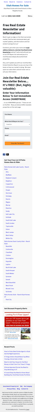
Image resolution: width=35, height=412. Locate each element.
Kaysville (8, 261)
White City (9, 238)
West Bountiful (10, 283)
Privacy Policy (11, 389)
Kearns (8, 199)
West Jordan (10, 232)
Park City (8, 300)
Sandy (8, 211)
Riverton (8, 208)
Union (8, 229)
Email (7, 135)
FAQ (21, 386)
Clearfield (9, 252)
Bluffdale (8, 175)
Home (6, 2)
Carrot (27, 409)
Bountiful (9, 246)
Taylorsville (9, 226)
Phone (7, 128)
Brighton (9, 181)
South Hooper (10, 270)
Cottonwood (10, 187)
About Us (12, 2)
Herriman (9, 193)
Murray (8, 205)
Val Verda (9, 292)
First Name (8, 114)
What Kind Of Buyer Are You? (14, 121)
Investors (20, 2)
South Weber (10, 273)
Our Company (28, 386)
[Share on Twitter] (7, 154)
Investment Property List (11, 386)
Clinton (8, 255)
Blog (18, 389)
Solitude (8, 217)
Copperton (9, 184)
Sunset (8, 280)
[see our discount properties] (17, 326)
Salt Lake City (10, 214)
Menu (30, 16)
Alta (7, 172)
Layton (8, 264)
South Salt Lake (11, 220)
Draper (8, 190)
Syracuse (8, 276)
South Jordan (10, 223)
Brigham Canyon (11, 178)
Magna (8, 202)
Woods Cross (10, 289)
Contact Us (27, 2)
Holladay (8, 196)
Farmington (9, 258)
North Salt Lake (11, 267)
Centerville (9, 249)
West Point (9, 286)
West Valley (9, 235)
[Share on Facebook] (4, 154)
